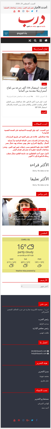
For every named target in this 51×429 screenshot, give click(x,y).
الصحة (29, 96)
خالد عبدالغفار (21, 96)
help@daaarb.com (39, 353)
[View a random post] (30, 40)
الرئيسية (42, 209)
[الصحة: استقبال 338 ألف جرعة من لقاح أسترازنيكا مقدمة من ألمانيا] (25, 54)
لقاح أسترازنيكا (11, 96)
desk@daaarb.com (39, 351)
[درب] (46, 40)
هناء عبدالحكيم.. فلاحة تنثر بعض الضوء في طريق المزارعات (27, 136)
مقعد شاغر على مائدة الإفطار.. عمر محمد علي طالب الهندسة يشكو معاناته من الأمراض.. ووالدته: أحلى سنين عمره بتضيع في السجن (24, 216)
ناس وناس (27, 209)
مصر (44, 84)
